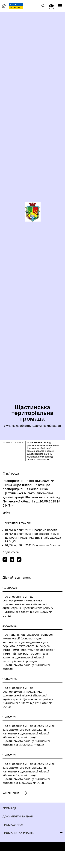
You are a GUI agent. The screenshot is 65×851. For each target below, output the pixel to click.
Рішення (19, 442)
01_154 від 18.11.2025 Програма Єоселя (31, 529)
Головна (7, 442)
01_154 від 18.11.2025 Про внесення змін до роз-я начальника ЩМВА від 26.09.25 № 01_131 (33, 537)
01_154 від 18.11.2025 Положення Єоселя (32, 545)
